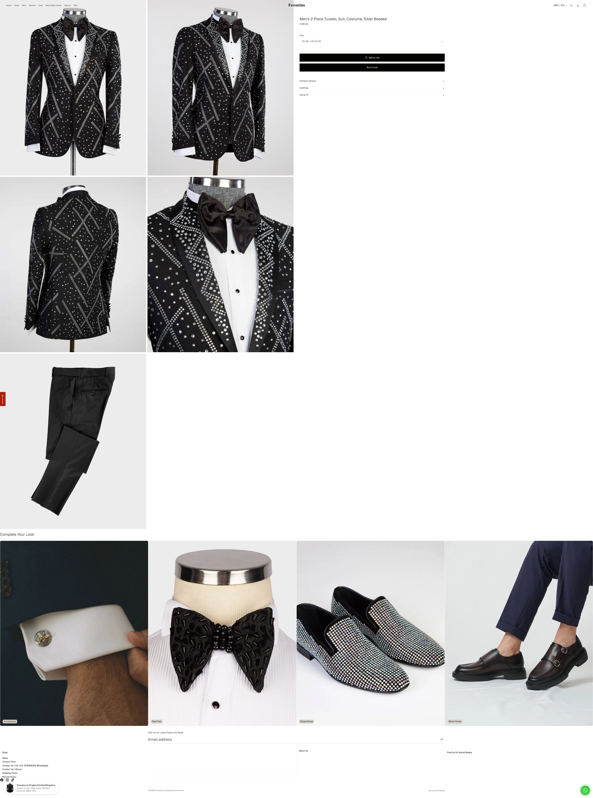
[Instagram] (7, 780)
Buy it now (372, 67)
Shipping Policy (10, 773)
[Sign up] (441, 739)
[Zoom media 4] (220, 264)
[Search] (571, 5)
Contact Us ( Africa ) (12, 769)
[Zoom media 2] (220, 87)
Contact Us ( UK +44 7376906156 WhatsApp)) (25, 765)
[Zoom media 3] (73, 264)
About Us (303, 750)
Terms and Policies (436, 790)
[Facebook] (2, 780)
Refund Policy (9, 776)
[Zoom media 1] (73, 87)
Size (302, 35)
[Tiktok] (13, 780)
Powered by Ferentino (174, 790)
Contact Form (9, 761)
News (5, 758)
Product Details (308, 81)
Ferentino (159, 790)
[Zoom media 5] (73, 441)
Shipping (304, 88)
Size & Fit (304, 95)
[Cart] (584, 5)
